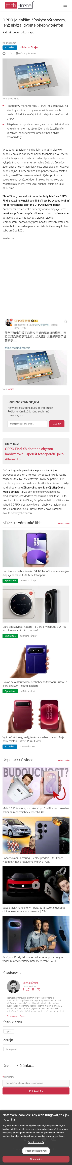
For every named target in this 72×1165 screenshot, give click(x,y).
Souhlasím (36, 1159)
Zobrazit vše (63, 523)
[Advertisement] (36, 276)
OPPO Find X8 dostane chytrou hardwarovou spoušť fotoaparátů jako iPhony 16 (34, 454)
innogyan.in (12, 1049)
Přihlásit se (36, 1091)
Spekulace (10, 580)
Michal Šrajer (30, 47)
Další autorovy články (16, 1016)
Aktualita (9, 47)
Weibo (11, 389)
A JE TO (57, 424)
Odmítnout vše (36, 1142)
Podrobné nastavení (36, 1150)
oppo (8, 1031)
